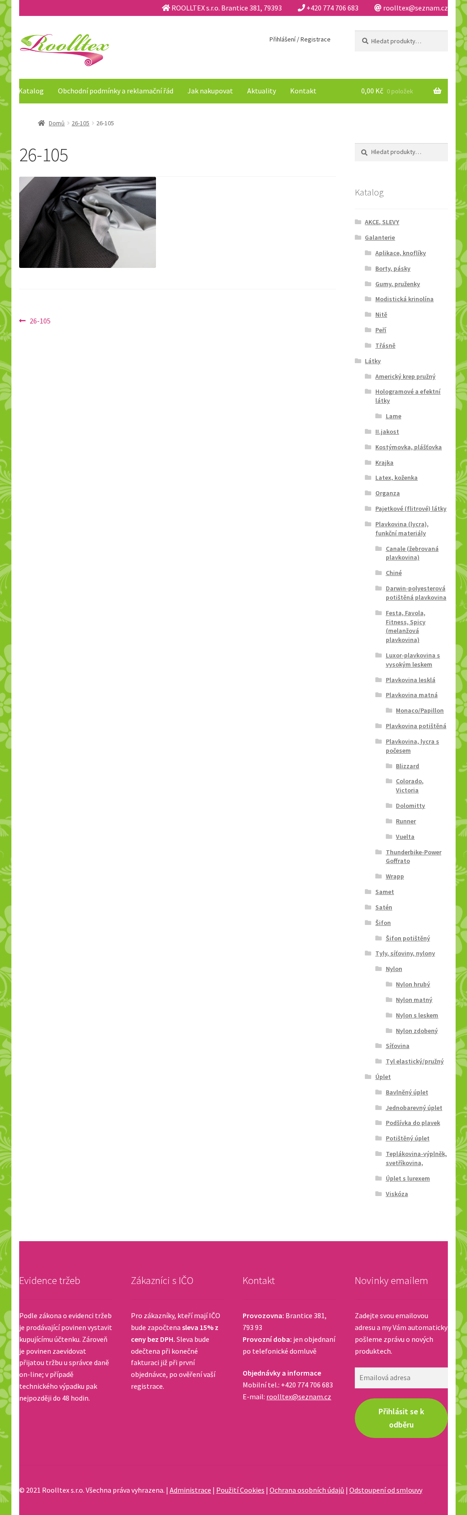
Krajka (384, 462)
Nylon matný (414, 1000)
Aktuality (261, 90)
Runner (406, 821)
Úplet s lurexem (408, 1178)
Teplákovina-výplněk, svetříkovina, (416, 1158)
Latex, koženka (396, 477)
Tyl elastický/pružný (415, 1061)
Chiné (394, 573)
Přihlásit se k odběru (401, 1418)
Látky (373, 361)
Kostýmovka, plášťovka (408, 447)
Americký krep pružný (405, 376)
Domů (57, 123)
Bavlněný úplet (407, 1092)
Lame (393, 416)
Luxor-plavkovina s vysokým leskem (413, 659)
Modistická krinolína (404, 299)
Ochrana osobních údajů (307, 1489)
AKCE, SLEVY (382, 222)
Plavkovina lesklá (411, 680)
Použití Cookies (240, 1489)
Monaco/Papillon (420, 710)
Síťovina (398, 1046)
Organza (387, 493)
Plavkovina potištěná (416, 726)
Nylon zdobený (417, 1031)
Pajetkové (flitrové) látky (410, 508)
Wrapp (395, 876)
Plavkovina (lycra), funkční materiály (402, 528)
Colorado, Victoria (410, 785)
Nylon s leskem (417, 1015)
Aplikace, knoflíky (400, 253)
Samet (384, 892)
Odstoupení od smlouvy (385, 1489)
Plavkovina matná (412, 695)
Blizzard (407, 766)
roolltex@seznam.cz (298, 1396)
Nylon (394, 969)
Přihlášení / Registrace (300, 39)
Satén (383, 907)
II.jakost (387, 431)
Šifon (383, 923)
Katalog (31, 90)
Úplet (383, 1077)
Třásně (385, 345)
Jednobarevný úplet (414, 1108)
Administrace (190, 1489)
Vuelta (405, 836)
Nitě (381, 314)
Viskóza (397, 1194)
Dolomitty (410, 805)
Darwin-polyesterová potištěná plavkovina (416, 592)
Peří (380, 330)
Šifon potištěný (408, 938)
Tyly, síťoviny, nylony (405, 953)
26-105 (80, 123)
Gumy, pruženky (397, 284)
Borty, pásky (392, 268)
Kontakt (303, 90)
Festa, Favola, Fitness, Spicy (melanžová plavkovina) (405, 626)
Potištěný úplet (408, 1138)
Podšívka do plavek (413, 1123)
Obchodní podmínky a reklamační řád (115, 90)
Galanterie (380, 237)
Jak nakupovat (210, 90)
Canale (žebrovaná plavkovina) (412, 553)
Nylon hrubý (413, 984)
